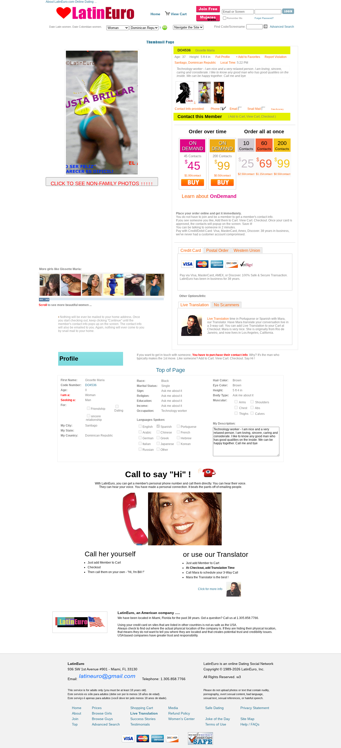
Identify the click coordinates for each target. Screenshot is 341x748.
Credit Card (190, 250)
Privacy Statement (254, 708)
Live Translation (194, 305)
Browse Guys (102, 719)
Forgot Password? (264, 18)
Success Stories (143, 719)
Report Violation (276, 57)
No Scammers (226, 305)
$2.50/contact (246, 173)
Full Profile (222, 57)
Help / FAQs (249, 724)
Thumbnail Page (160, 42)
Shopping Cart (141, 708)
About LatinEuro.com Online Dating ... (71, 1)
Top (75, 724)
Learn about (209, 196)
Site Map (247, 719)
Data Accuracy (277, 109)
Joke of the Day (217, 719)
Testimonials (140, 724)
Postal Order (217, 250)
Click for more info (210, 589)
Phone (215, 109)
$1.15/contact (264, 173)
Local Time (227, 62)
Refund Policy (179, 713)
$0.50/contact (222, 175)
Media (173, 708)
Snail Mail (254, 109)
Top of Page (170, 370)
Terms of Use (215, 724)
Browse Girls (102, 713)
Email (233, 109)
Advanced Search (282, 26)
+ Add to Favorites (248, 57)
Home (155, 14)
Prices (97, 708)
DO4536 (91, 385)
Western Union (247, 250)
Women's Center (181, 719)
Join (75, 719)
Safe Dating (214, 708)
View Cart (179, 14)
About (76, 713)
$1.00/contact (192, 175)
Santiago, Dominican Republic (195, 62)
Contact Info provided (189, 109)
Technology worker (174, 411)
